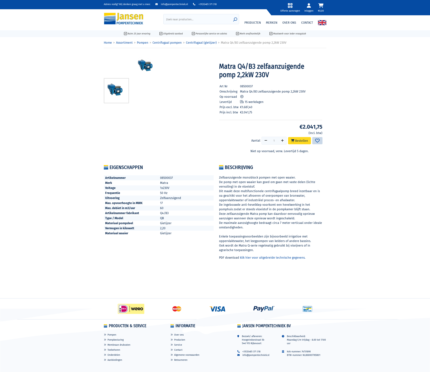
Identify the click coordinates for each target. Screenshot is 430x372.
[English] (322, 22)
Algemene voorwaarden (186, 355)
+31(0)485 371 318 (207, 4)
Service (178, 344)
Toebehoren (114, 349)
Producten (179, 339)
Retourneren (180, 360)
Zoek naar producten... (180, 19)
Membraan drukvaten (119, 344)
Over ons (179, 334)
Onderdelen (114, 355)
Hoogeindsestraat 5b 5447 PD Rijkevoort (253, 341)
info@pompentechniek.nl (174, 4)
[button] (290, 8)
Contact (178, 349)
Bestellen (301, 141)
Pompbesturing (116, 339)
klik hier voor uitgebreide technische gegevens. (272, 257)
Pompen (112, 334)
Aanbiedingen (115, 360)
